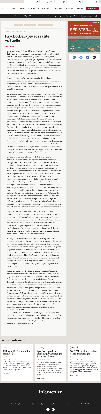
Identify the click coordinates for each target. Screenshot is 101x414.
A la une (7, 16)
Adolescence (17, 16)
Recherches (57, 8)
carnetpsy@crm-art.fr (69, 404)
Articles (11, 8)
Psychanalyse (57, 16)
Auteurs (31, 8)
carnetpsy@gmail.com (41, 404)
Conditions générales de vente (20, 404)
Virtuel (58, 25)
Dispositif (27, 16)
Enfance (36, 16)
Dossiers (21, 8)
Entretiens (69, 8)
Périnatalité (46, 16)
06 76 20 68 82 (85, 404)
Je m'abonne (92, 8)
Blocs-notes (43, 8)
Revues (80, 8)
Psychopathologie (72, 16)
